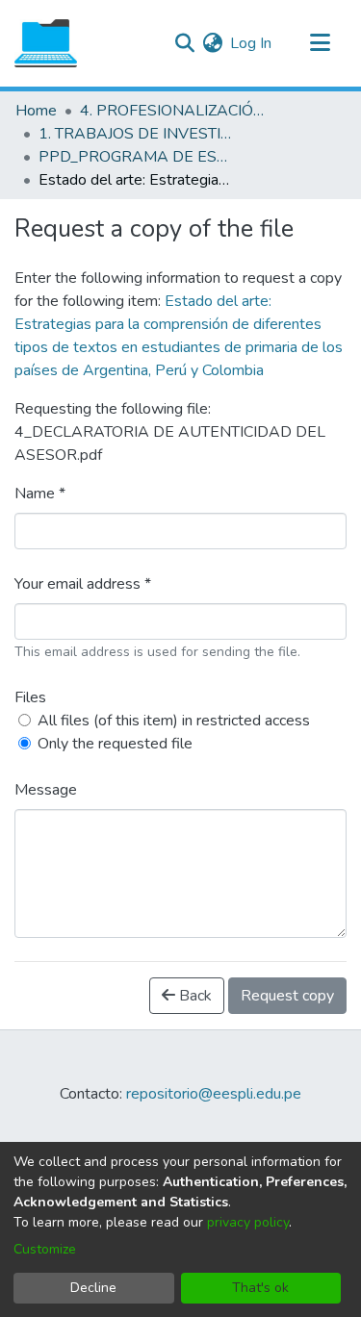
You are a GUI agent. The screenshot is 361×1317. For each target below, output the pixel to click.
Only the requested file (115, 743)
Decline (93, 1288)
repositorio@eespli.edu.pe (213, 1093)
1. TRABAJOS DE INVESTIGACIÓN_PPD (135, 133)
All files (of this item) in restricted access (174, 720)
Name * (39, 493)
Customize (44, 1249)
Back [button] (193, 995)
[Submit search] (184, 43)
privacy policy (248, 1222)
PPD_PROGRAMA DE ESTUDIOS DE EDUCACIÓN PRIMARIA (135, 156)
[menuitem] (212, 43)
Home (36, 110)
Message (45, 789)
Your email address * (82, 584)
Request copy (287, 995)
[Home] (45, 43)
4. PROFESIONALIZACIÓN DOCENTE (176, 110)
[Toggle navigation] (320, 43)
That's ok (260, 1288)
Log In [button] (251, 43)
